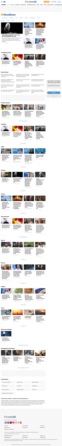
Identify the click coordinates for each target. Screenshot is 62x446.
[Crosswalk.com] (31, 2)
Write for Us (42, 427)
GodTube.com (25, 435)
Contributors (4, 379)
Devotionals (23, 4)
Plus (8, 4)
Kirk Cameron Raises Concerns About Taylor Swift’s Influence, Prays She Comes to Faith (23, 91)
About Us (6, 425)
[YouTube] (13, 423)
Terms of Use (24, 427)
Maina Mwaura (34, 385)
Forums (12, 4)
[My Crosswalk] (53, 2)
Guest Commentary (5, 389)
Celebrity (11, 17)
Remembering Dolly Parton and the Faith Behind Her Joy (37, 75)
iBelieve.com (42, 435)
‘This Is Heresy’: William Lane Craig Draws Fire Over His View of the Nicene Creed (7, 86)
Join (46, 1)
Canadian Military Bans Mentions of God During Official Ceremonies (37, 80)
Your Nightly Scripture (31, 4)
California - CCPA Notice (8, 429)
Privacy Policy (6, 427)
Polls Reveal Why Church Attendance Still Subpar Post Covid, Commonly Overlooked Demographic (23, 75)
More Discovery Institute (23, 345)
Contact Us (42, 425)
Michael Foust (19, 382)
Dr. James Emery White (6, 382)
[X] (11, 423)
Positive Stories (5, 17)
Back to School (50, 4)
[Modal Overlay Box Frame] (53, 89)
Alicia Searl (19, 385)
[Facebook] (6, 423)
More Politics (23, 304)
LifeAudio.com (25, 437)
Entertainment (32, 17)
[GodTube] (21, 423)
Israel (13, 20)
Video (41, 4)
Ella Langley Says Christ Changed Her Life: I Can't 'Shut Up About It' (8, 91)
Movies (3, 20)
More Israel (23, 326)
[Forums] (18, 423)
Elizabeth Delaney (20, 389)
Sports (38, 17)
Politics (8, 20)
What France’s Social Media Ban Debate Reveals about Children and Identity (37, 91)
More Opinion (23, 190)
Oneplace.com (43, 437)
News (38, 4)
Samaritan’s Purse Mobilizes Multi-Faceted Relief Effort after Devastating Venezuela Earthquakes (7, 80)
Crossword (17, 4)
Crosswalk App (25, 425)
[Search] (4, 2)
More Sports (23, 259)
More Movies (23, 283)
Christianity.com (7, 437)
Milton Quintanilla (35, 382)
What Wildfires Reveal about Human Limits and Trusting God (38, 85)
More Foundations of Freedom (23, 367)
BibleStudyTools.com (8, 435)
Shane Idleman (4, 385)
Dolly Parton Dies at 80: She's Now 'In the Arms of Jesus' (23, 80)
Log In (59, 1)
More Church (23, 213)
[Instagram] (16, 423)
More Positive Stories (23, 120)
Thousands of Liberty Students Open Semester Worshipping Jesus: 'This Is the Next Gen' (23, 86)
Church (26, 17)
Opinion (21, 17)
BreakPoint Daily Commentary (7, 393)
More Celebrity (23, 143)
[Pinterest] (8, 423)
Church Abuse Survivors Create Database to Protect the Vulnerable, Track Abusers (7, 75)
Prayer (45, 4)
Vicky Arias (34, 389)
